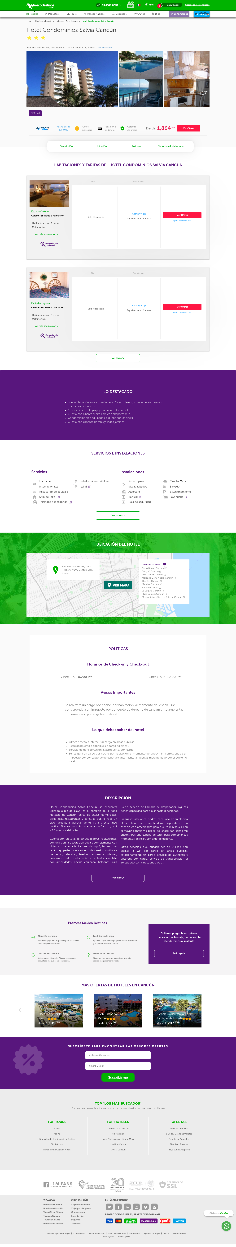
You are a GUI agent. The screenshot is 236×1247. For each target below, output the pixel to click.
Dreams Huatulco (179, 1128)
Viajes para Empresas (81, 1208)
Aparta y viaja (108, 1237)
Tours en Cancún (51, 1216)
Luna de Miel (77, 1216)
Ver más (116, 877)
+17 (203, 93)
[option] (58, 1012)
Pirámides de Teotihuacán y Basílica (57, 1139)
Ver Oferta (188, 128)
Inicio (28, 21)
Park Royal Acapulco (179, 1139)
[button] (98, 14)
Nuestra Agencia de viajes (58, 1233)
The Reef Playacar (179, 1144)
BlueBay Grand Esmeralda (179, 1133)
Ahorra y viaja (124, 1237)
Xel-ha (57, 1133)
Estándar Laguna (40, 303)
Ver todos (117, 515)
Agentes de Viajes (152, 1233)
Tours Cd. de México (53, 1212)
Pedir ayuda (179, 953)
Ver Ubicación (105, 47)
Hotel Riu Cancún (118, 1144)
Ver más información (46, 234)
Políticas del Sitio (97, 1233)
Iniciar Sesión (173, 5)
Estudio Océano (40, 211)
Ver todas (117, 358)
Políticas (136, 146)
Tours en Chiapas (51, 1220)
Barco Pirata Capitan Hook (56, 1149)
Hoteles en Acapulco (53, 1223)
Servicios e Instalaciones (171, 146)
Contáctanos (79, 1233)
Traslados (76, 1223)
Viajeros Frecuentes (80, 1204)
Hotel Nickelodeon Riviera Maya (117, 1139)
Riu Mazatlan (118, 1133)
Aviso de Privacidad (117, 1233)
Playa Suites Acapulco (179, 1149)
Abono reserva (179, 1233)
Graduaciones (78, 1212)
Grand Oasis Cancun (118, 1128)
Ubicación (101, 146)
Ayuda (166, 1233)
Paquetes (75, 1220)
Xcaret (57, 1128)
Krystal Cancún (118, 1149)
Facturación (134, 1233)
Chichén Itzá (57, 1144)
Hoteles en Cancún (43, 21)
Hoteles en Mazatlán (53, 1208)
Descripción (66, 146)
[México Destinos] (42, 5)
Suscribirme (118, 1077)
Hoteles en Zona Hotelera (67, 21)
